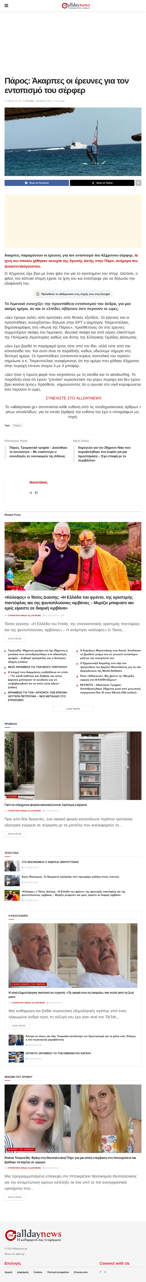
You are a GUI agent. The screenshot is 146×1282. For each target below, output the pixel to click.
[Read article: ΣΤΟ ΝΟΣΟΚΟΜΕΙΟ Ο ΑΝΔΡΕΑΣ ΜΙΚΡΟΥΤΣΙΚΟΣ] (12, 866)
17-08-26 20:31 (51, 811)
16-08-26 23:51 (34, 1059)
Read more (16, 638)
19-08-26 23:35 (34, 1045)
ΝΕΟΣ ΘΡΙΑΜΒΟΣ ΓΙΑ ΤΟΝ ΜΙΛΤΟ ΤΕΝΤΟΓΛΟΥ (37, 666)
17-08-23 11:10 (13, 101)
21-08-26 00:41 (55, 1003)
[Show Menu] (6, 5)
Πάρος (17, 425)
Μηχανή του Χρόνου (21, 1149)
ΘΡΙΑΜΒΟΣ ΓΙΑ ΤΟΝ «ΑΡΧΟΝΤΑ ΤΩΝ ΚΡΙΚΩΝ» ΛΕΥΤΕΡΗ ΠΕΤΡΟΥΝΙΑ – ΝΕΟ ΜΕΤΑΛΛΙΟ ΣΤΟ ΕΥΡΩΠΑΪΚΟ (38, 696)
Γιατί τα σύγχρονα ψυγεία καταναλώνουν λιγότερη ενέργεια (46, 804)
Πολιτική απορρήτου (58, 1272)
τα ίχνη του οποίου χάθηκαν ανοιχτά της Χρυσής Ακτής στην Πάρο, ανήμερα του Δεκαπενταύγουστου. (71, 260)
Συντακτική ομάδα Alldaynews (24, 615)
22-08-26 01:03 (51, 615)
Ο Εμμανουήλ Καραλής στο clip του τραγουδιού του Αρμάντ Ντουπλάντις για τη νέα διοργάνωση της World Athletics (110, 667)
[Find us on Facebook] (100, 1272)
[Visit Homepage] (76, 5)
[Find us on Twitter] (105, 1272)
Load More (73, 709)
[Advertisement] (73, 43)
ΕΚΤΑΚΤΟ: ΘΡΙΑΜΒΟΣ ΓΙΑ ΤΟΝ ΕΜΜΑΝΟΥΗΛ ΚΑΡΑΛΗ (58, 1053)
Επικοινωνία (80, 1272)
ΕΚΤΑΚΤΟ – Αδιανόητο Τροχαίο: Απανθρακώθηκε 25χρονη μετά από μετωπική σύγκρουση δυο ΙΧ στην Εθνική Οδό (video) (110, 688)
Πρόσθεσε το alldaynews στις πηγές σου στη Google (75, 294)
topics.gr (20, 1254)
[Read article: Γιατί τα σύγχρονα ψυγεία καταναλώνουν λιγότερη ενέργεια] (73, 765)
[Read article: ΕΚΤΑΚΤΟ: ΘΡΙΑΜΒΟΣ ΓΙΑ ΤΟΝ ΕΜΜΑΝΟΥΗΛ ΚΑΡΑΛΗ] (16, 1057)
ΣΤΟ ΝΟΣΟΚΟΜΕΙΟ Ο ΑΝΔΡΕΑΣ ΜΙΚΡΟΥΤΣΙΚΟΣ (50, 862)
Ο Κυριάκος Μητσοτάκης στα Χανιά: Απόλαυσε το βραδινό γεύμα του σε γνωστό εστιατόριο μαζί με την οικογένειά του (110, 654)
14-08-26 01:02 (51, 1168)
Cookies (37, 1272)
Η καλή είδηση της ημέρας (29, 984)
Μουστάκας (38, 482)
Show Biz (13, 587)
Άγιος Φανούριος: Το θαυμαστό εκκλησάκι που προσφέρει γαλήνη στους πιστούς (70, 876)
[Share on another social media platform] (138, 183)
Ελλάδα (29, 101)
